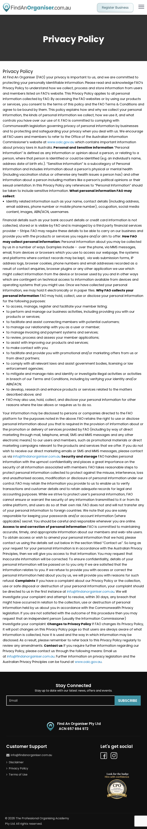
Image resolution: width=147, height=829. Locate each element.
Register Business (115, 7)
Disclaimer (16, 762)
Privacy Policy (18, 768)
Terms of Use (18, 774)
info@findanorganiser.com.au (36, 456)
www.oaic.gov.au (60, 142)
